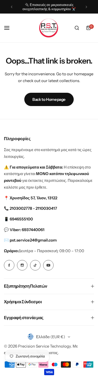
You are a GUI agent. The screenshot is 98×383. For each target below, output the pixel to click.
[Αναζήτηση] (77, 28)
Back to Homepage (49, 99)
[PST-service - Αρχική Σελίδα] (49, 28)
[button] (11, 7)
